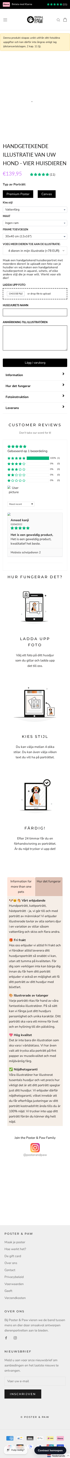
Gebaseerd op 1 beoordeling (27, 451)
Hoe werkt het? (15, 1249)
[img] (27, 446)
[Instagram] (15, 1337)
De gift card (12, 1256)
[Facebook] (6, 1337)
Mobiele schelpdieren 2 (26, 552)
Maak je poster (14, 1242)
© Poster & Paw (35, 1416)
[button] (16, 458)
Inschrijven (23, 1394)
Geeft (8, 1291)
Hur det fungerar (49, 881)
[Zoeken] (58, 19)
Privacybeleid (14, 1277)
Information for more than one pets (21, 886)
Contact (9, 1270)
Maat (6, 216)
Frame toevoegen (15, 229)
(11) (64, 4)
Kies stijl (8, 202)
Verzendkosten (15, 1298)
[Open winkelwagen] (65, 20)
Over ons (10, 1263)
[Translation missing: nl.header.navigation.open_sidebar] (5, 19)
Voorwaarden (14, 1284)
